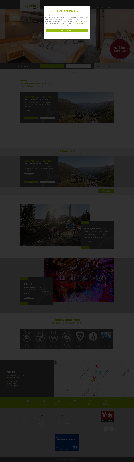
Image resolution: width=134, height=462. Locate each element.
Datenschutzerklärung (77, 23)
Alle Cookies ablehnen (67, 35)
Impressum (67, 25)
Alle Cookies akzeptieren (67, 30)
